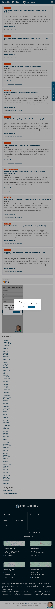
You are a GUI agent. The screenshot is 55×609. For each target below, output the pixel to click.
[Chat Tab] (27, 304)
